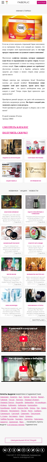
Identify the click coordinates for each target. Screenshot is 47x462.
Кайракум (22, 405)
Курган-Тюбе (23, 408)
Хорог (21, 416)
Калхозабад (32, 405)
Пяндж (23, 411)
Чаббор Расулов (6, 419)
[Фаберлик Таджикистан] (23, 3)
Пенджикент (14, 411)
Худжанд (28, 416)
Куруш (32, 408)
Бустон (34, 397)
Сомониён (25, 413)
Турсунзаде (35, 413)
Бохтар (26, 397)
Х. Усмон (3, 416)
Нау (38, 408)
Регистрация (41, 2)
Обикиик (4, 411)
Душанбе (19, 402)
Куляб (13, 408)
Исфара (3, 405)
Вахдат (41, 397)
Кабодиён (12, 405)
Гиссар (11, 400)
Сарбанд (37, 411)
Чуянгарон (38, 419)
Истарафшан (40, 402)
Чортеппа (28, 419)
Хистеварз (13, 416)
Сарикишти (5, 413)
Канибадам (5, 408)
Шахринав (13, 422)
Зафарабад (29, 402)
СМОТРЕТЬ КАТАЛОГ (15, 127)
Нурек (43, 408)
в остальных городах (15, 424)
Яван (21, 422)
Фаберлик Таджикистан (31, 455)
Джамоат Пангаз (7, 402)
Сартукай (15, 413)
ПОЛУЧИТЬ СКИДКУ (15, 132)
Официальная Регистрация (23, 440)
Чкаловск (19, 419)
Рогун (30, 411)
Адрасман (4, 397)
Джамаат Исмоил (32, 400)
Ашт (20, 397)
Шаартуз (4, 422)
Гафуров (3, 400)
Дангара (19, 400)
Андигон (13, 397)
